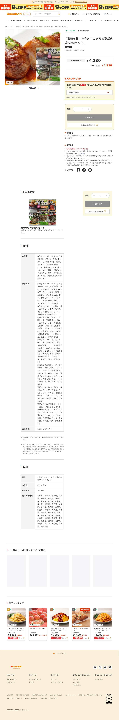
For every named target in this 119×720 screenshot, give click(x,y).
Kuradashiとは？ (81, 2)
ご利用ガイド (11, 682)
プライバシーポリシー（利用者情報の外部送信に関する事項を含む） (84, 695)
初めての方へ (95, 20)
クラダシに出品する (35, 679)
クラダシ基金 (77, 685)
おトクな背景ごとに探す (71, 20)
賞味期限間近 (32, 20)
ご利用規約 (10, 695)
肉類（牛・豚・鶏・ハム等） (25, 26)
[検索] (59, 14)
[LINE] (105, 667)
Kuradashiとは (11, 679)
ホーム (7, 26)
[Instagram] (110, 667)
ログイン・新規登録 (57, 682)
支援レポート (77, 679)
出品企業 (31, 682)
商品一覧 (53, 679)
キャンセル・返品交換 (56, 695)
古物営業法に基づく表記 (23, 695)
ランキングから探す (15, 20)
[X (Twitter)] (100, 667)
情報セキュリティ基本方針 (14, 698)
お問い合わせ (53, 698)
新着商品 (55, 20)
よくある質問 (43, 698)
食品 (12, 26)
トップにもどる (61, 653)
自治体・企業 (99, 679)
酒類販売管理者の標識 (31, 698)
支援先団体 (76, 682)
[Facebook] (95, 667)
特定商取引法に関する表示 (39, 695)
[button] (24, 638)
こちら (82, 153)
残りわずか (44, 20)
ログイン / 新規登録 (27, 14)
